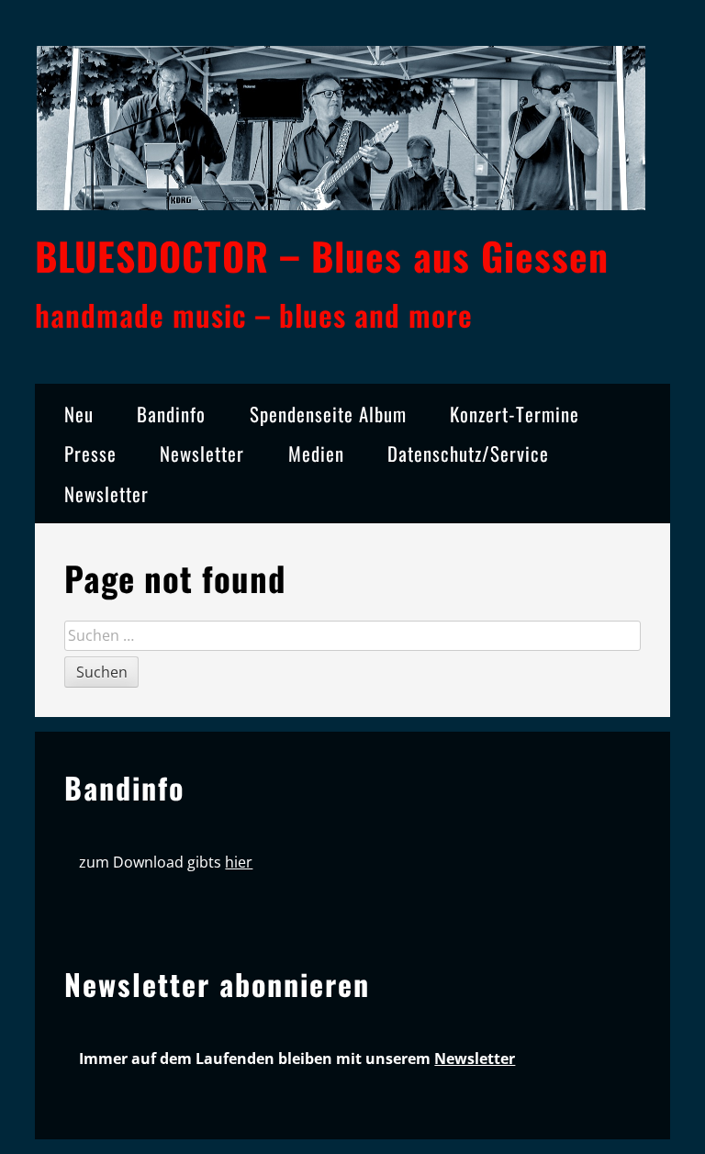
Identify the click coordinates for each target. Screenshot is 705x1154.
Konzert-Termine (514, 413)
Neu (79, 413)
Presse (90, 453)
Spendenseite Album (328, 413)
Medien (316, 453)
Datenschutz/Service (468, 453)
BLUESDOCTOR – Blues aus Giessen (322, 255)
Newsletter (202, 453)
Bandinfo (171, 413)
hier (238, 862)
